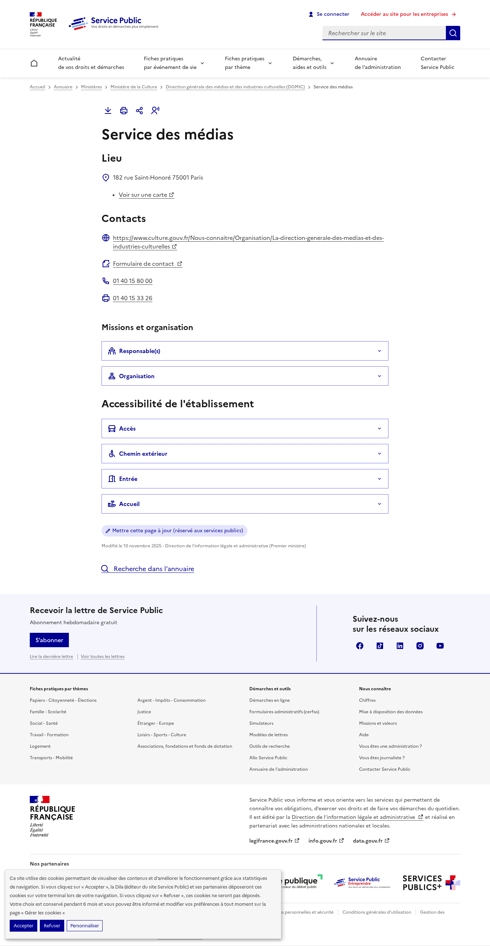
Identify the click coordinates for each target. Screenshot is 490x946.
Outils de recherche (269, 746)
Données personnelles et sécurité (299, 912)
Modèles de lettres (268, 735)
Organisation (137, 376)
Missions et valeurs (378, 723)
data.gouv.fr (368, 841)
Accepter (23, 925)
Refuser (52, 925)
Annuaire (63, 87)
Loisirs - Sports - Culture (161, 735)
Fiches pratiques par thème (244, 63)
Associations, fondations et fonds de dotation (184, 746)
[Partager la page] (139, 110)
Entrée (128, 478)
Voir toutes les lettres (102, 656)
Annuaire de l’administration (378, 63)
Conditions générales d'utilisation (377, 912)
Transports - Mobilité (51, 758)
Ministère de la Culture (133, 87)
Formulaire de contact (144, 263)
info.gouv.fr (322, 841)
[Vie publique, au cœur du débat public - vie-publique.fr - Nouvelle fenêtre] (293, 882)
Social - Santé (44, 723)
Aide (364, 735)
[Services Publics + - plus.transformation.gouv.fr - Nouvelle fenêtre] (431, 882)
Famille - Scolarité (48, 712)
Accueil (37, 87)
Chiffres (367, 700)
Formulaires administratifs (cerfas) (284, 712)
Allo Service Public (268, 758)
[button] (155, 110)
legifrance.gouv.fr (271, 841)
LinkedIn (400, 646)
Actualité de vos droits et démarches (91, 63)
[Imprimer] (123, 110)
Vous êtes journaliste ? (382, 758)
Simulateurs (261, 723)
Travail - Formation (49, 735)
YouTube (440, 646)
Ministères (91, 87)
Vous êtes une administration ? (390, 746)
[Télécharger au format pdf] (108, 110)
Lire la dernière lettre (51, 656)
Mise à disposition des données (391, 712)
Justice (144, 712)
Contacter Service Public (437, 63)
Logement (40, 746)
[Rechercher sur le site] (453, 33)
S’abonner (49, 640)
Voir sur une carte (143, 194)
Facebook (360, 646)
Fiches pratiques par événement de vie (170, 63)
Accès (127, 428)
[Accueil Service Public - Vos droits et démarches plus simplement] (115, 30)
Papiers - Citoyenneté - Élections (63, 700)
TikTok (380, 646)
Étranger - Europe (155, 723)
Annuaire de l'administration (278, 769)
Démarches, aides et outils (309, 63)
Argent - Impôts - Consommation (171, 700)
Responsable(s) (139, 351)
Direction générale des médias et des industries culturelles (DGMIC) (235, 87)
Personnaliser (84, 925)
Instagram (420, 646)
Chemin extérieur (143, 453)
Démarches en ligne (269, 700)
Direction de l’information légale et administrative (354, 817)
